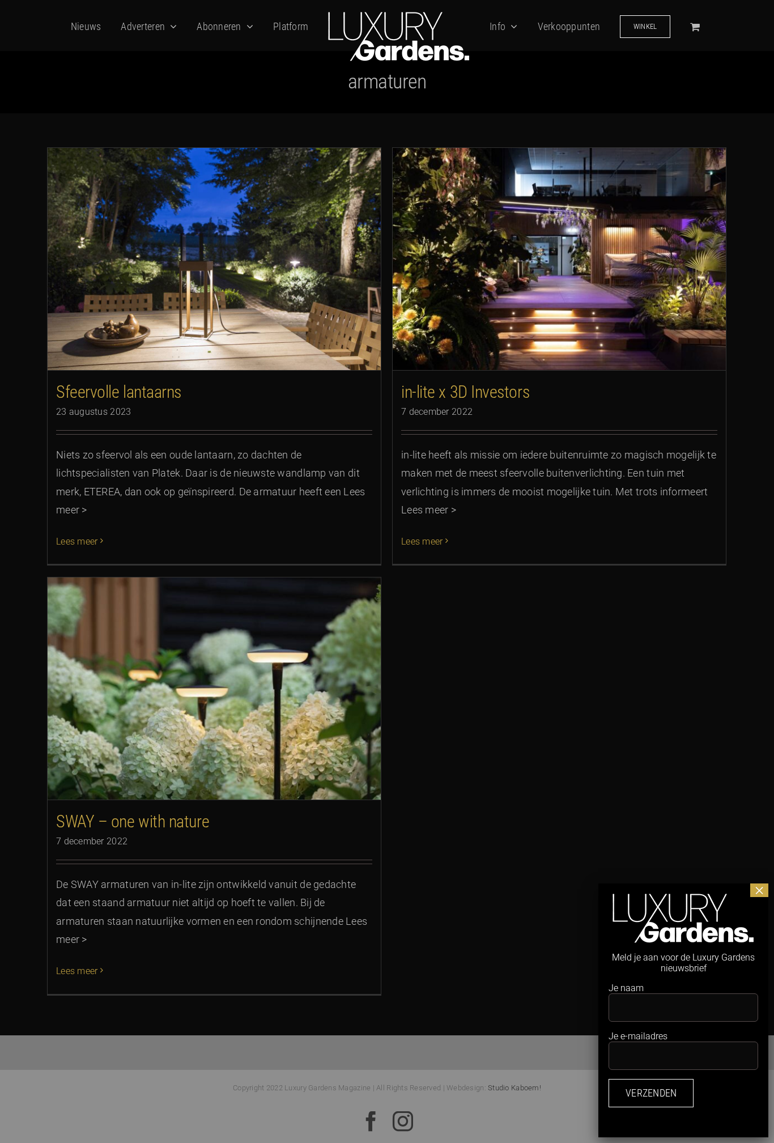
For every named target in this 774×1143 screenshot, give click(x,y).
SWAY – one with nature (132, 821)
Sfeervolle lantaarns (118, 392)
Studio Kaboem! (514, 1087)
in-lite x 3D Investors (465, 392)
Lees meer (76, 541)
